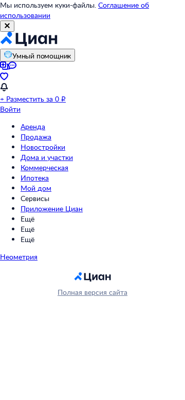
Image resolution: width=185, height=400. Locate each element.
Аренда (33, 126)
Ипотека (35, 178)
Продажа (36, 137)
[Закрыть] (7, 26)
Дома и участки (47, 157)
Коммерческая (44, 167)
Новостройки (43, 147)
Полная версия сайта (92, 292)
